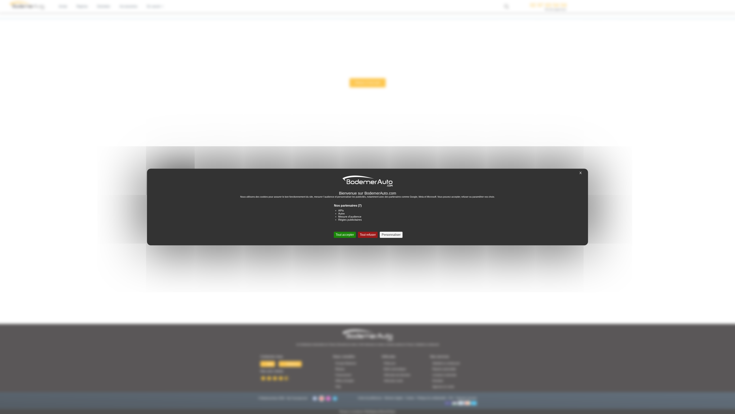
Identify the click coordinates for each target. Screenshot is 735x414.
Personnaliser (391, 234)
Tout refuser (368, 234)
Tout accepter (345, 234)
